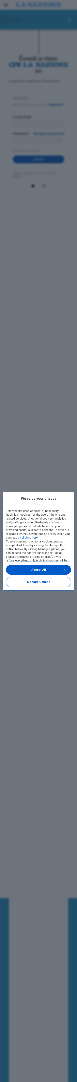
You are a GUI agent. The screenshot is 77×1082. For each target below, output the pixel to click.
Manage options (38, 582)
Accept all (38, 569)
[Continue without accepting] (38, 505)
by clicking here (28, 537)
